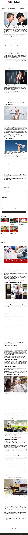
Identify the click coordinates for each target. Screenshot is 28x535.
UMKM (8, 26)
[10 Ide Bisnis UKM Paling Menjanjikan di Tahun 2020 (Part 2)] (5, 229)
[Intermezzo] (14, 2)
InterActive (16, 435)
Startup (6, 187)
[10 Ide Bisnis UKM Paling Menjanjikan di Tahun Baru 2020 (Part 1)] (14, 229)
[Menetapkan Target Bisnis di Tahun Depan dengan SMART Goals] (23, 220)
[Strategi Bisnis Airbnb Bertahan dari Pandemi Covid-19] (14, 220)
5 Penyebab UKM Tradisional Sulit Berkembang (12, 8)
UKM (7, 187)
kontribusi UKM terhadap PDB (14, 29)
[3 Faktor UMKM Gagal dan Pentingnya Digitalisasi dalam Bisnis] (5, 220)
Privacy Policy (14, 528)
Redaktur (2, 10)
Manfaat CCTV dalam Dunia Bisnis (17, 437)
